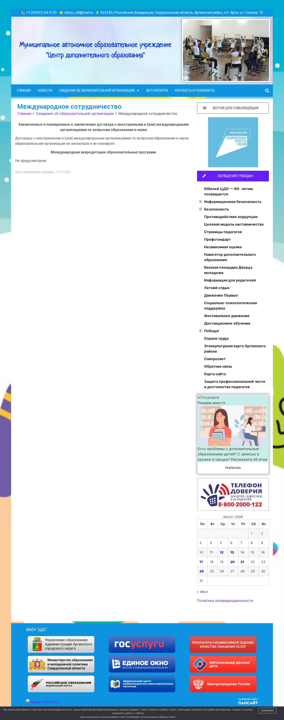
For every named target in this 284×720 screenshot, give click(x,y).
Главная (24, 90)
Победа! (211, 331)
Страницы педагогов (223, 232)
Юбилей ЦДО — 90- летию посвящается (228, 191)
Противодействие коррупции (231, 216)
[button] (216, 78)
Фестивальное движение (227, 315)
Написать (233, 468)
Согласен (267, 710)
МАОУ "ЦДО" (36, 629)
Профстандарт (217, 239)
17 (201, 562)
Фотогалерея (157, 90)
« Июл (202, 591)
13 (232, 552)
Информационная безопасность (232, 201)
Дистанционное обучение (227, 323)
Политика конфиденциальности (225, 600)
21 (242, 562)
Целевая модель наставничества (234, 224)
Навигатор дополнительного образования (230, 257)
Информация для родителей (230, 280)
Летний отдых (217, 288)
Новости (45, 90)
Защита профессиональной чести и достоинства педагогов (234, 384)
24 (201, 571)
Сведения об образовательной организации (97, 90)
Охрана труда (216, 338)
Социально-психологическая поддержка (230, 305)
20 (232, 562)
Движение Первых (221, 295)
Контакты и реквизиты (194, 90)
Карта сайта (215, 374)
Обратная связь (218, 366)
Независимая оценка (223, 247)
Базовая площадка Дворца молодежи (228, 270)
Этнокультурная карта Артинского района (235, 348)
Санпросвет (215, 359)
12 (221, 552)
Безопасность (216, 209)
